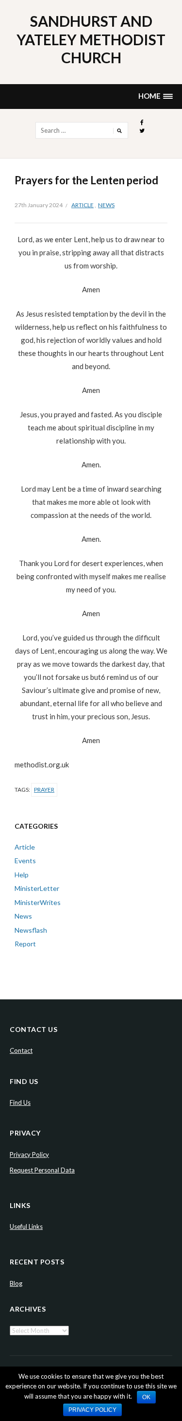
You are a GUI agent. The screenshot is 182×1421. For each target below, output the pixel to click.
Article (82, 205)
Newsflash (31, 930)
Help (22, 874)
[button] (155, 96)
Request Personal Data (42, 1170)
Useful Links (26, 1226)
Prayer (44, 789)
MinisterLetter (37, 888)
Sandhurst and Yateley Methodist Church (91, 39)
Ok (146, 1397)
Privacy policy (92, 1409)
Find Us (20, 1102)
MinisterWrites (38, 902)
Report (25, 944)
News (106, 205)
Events (25, 860)
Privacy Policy (29, 1154)
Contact (21, 1050)
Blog (16, 1283)
